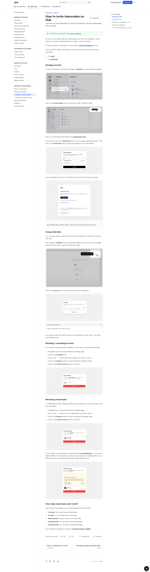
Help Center (33, 6)
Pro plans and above (74, 33)
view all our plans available (81, 529)
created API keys (86, 453)
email (52, 56)
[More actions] (101, 18)
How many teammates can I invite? (122, 27)
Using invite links (117, 19)
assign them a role (79, 137)
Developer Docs (21, 6)
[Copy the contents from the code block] (101, 325)
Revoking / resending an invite (121, 22)
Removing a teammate (118, 25)
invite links (54, 59)
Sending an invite (117, 16)
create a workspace (86, 45)
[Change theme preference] (134, 2)
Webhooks (57, 6)
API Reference (45, 6)
